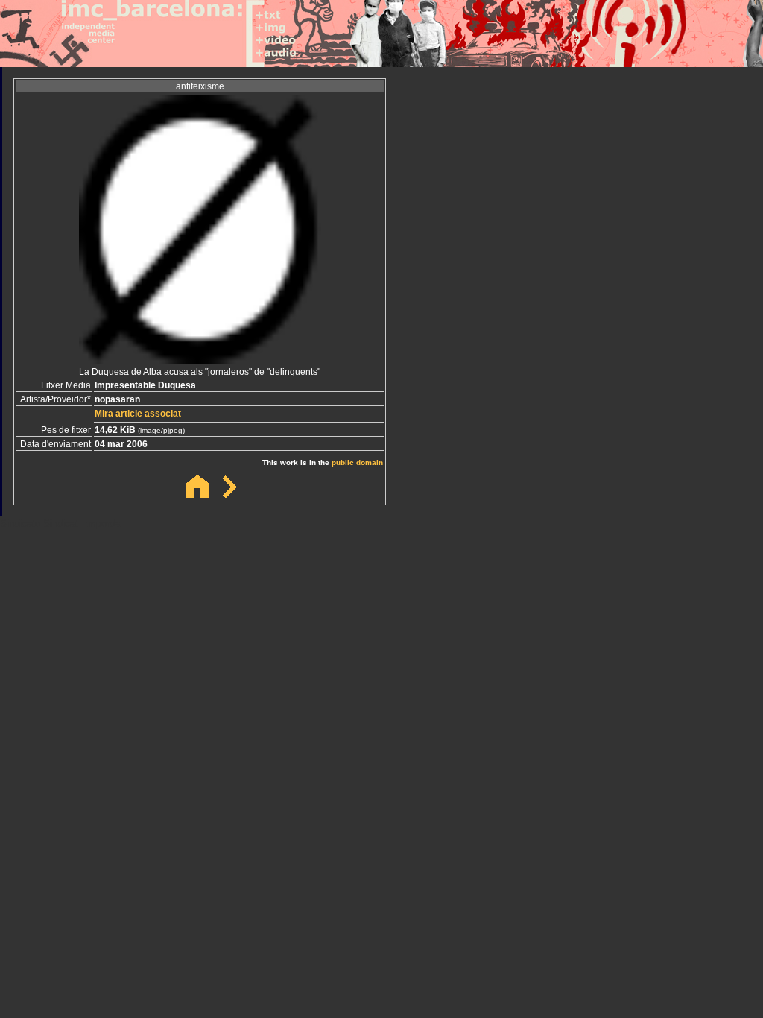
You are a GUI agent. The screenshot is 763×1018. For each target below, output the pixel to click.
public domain (357, 462)
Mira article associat (138, 413)
